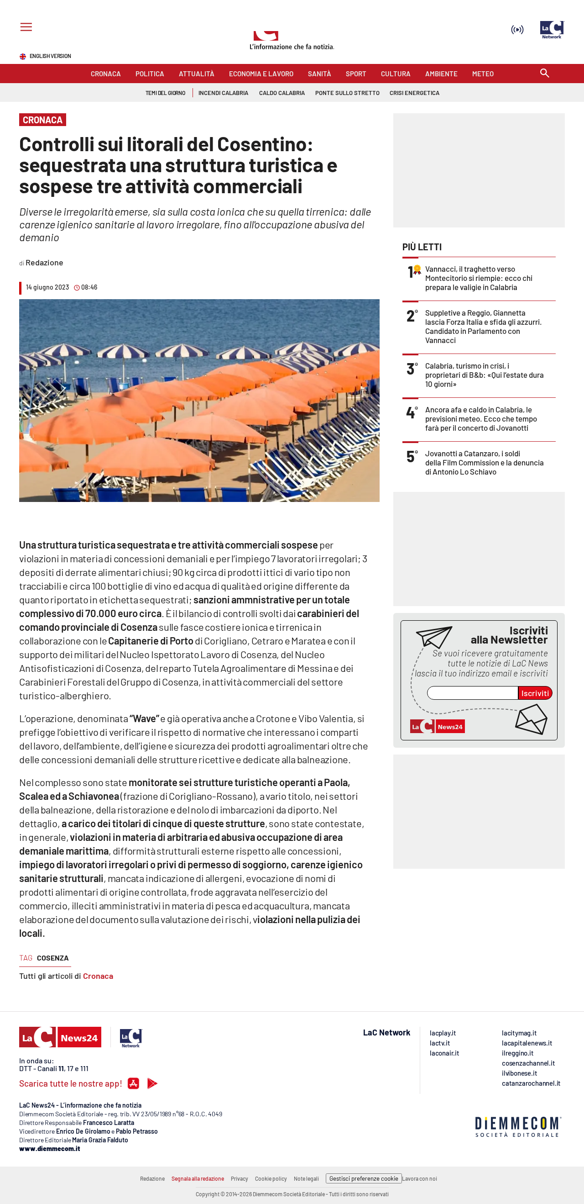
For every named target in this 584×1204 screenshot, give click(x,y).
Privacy (239, 1178)
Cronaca (98, 976)
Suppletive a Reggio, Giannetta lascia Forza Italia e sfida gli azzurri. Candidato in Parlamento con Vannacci (483, 326)
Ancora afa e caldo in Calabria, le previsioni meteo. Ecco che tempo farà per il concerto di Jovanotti (481, 418)
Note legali (306, 1178)
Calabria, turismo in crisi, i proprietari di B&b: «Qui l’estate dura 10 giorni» (484, 374)
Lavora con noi (419, 1178)
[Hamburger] (24, 28)
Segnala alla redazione (198, 1178)
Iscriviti (535, 693)
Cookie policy (271, 1178)
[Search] (544, 74)
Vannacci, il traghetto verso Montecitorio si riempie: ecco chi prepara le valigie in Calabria (478, 277)
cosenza (53, 957)
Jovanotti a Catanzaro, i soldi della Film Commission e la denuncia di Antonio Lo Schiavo (484, 462)
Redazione (152, 1178)
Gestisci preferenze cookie (363, 1178)
